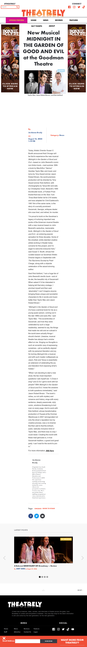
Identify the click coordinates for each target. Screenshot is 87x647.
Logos (36, 632)
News (45, 20)
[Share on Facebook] (30, 516)
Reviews (59, 20)
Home (33, 20)
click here (50, 450)
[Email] (42, 516)
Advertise (17, 632)
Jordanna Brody (35, 132)
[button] (52, 26)
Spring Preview (16, 20)
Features (73, 20)
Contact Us (27, 632)
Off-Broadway (66, 539)
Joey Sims (20, 569)
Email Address (8, 641)
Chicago (61, 70)
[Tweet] (36, 516)
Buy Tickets (36, 26)
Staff (5, 632)
